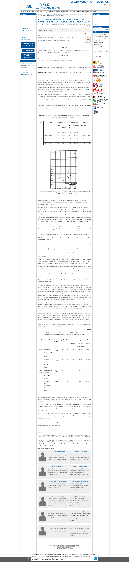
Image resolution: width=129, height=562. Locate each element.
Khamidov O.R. (50, 29)
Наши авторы (98, 20)
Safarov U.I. (75, 29)
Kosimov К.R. (70, 29)
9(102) (41, 30)
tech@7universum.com (27, 74)
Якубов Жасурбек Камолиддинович (80, 481)
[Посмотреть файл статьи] (88, 39)
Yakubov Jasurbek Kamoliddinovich (58, 481)
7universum (26, 70)
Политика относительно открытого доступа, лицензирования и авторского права (27, 29)
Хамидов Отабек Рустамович (80, 466)
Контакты (93, 12)
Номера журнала (69, 12)
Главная (23, 12)
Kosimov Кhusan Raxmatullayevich (58, 511)
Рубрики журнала (26, 20)
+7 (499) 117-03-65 (25, 69)
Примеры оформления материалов (27, 36)
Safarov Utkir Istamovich (58, 526)
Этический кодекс (82, 12)
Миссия (23, 16)
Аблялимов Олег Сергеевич (80, 451)
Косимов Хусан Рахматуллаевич (80, 511)
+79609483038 (24, 72)
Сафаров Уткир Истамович (80, 526)
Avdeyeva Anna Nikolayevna (58, 496)
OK (95, 558)
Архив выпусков (98, 16)
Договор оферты (26, 39)
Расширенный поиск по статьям (100, 23)
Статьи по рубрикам (99, 18)
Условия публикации (26, 33)
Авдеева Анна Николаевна (80, 496)
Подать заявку (28, 50)
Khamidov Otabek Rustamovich (58, 466)
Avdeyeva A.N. (63, 29)
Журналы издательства (35, 12)
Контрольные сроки (26, 22)
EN (107, 4)
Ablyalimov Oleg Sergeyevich (58, 451)
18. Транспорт (49, 30)
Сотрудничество (25, 18)
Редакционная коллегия (53, 12)
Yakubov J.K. (57, 29)
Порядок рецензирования (28, 24)
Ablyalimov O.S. (43, 29)
